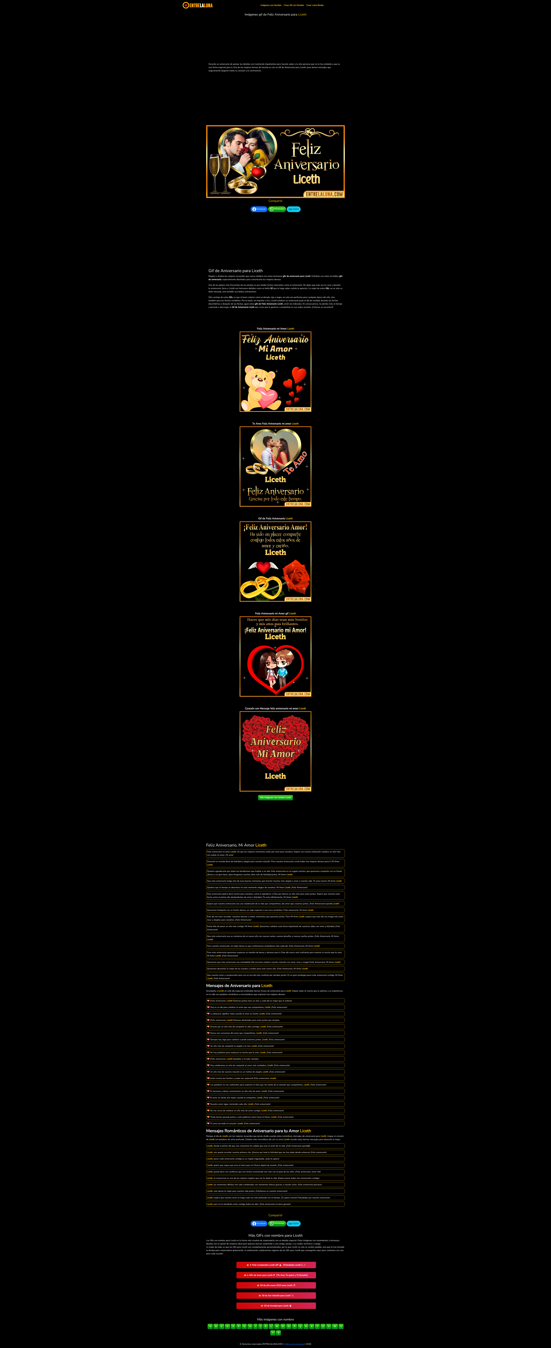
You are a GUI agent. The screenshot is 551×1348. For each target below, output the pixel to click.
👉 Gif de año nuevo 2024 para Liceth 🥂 (276, 1285)
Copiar (295, 209)
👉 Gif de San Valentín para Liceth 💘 (276, 1295)
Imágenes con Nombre (271, 5)
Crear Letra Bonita (315, 5)
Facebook (261, 209)
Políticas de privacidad (294, 1344)
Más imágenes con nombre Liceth (275, 797)
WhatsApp (279, 209)
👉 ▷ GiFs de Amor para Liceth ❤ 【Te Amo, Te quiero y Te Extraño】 (276, 1275)
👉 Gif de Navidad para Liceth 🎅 (276, 1305)
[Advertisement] (275, 40)
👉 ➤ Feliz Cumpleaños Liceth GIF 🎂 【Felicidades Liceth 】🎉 (276, 1264)
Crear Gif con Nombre (294, 5)
